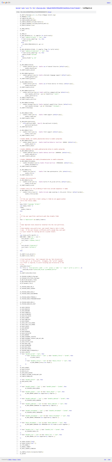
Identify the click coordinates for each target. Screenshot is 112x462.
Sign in (108, 2)
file (49, 12)
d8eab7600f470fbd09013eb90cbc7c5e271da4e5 (63, 8)
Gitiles (9, 459)
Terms (19, 459)
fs (30, 8)
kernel (18, 8)
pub (23, 8)
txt (105, 459)
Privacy (14, 459)
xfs (34, 8)
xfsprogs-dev (41, 8)
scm (27, 8)
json (109, 459)
